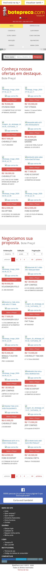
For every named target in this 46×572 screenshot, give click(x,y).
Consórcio (11, 30)
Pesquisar (37, 57)
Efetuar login (9, 528)
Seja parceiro (34, 40)
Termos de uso (10, 551)
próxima (39, 259)
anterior (7, 259)
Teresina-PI (9, 542)
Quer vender (34, 30)
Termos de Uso (23, 570)
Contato (11, 45)
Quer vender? (9, 515)
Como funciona (34, 35)
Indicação (11, 40)
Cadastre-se (9, 531)
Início (11, 26)
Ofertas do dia (34, 25)
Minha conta (34, 45)
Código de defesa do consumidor (16, 553)
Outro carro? (11, 35)
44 (32, 259)
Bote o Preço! (11, 100)
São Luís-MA (9, 544)
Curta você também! (23, 500)
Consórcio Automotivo (12, 518)
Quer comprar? (10, 513)
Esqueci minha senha (12, 533)
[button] (3, 49)
